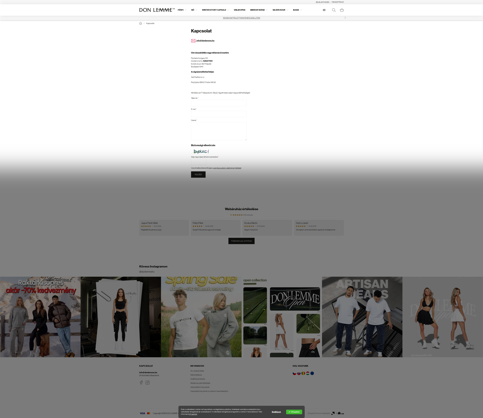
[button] (345, 18)
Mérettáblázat (196, 375)
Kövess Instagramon (153, 266)
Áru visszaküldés (197, 371)
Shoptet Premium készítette (319, 413)
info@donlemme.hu (148, 372)
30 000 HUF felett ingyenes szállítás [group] (217, 18)
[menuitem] (182, 10)
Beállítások (276, 412)
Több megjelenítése (241, 241)
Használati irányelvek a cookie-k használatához (209, 391)
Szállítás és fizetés (197, 379)
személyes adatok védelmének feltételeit (227, 168)
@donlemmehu (146, 272)
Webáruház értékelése (241, 209)
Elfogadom (295, 412)
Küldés (198, 174)
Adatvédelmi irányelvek (199, 387)
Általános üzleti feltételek (200, 383)
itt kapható (193, 414)
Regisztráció (338, 2)
